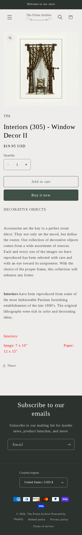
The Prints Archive (39, 514)
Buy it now (41, 195)
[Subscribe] (69, 444)
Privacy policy (59, 519)
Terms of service (43, 526)
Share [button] (11, 365)
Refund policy (37, 519)
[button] (9, 17)
